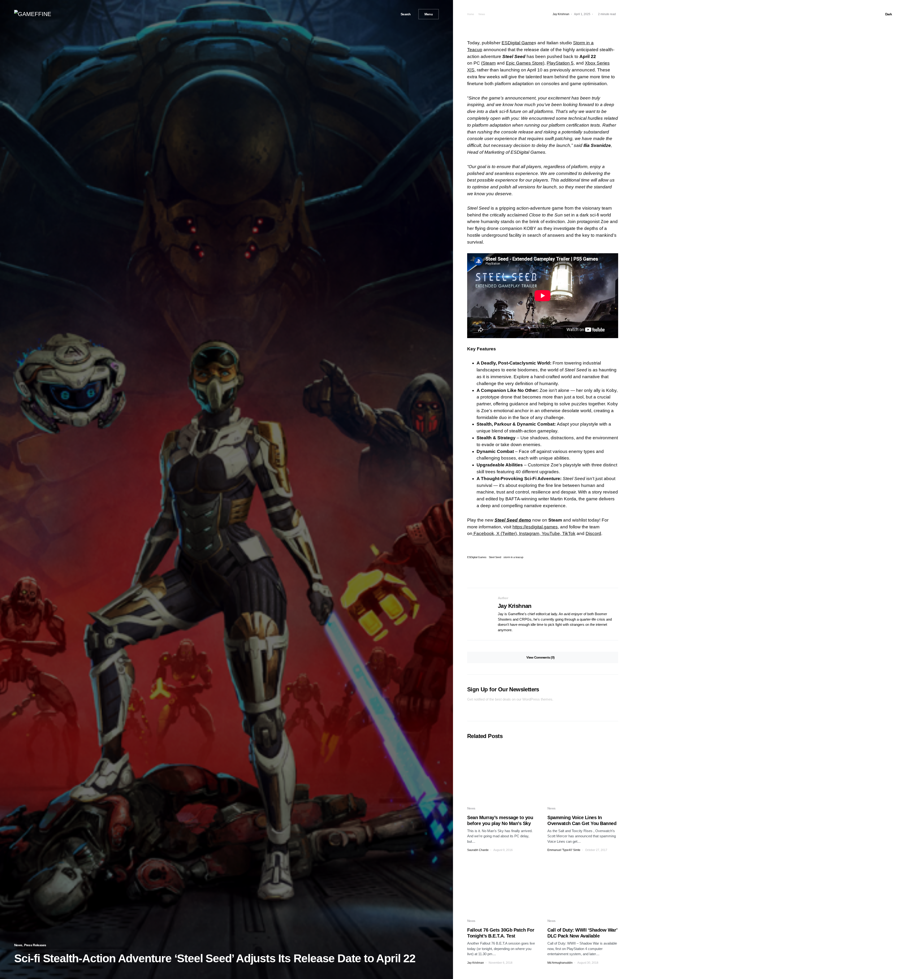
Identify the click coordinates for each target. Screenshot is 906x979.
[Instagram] (388, 14)
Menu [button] (428, 14)
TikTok (568, 533)
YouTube (550, 533)
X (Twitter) (506, 533)
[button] (404, 14)
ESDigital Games (477, 557)
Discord (593, 533)
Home (470, 14)
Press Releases (35, 945)
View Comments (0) (540, 657)
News (18, 945)
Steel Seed (513, 56)
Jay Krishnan (515, 606)
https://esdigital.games (535, 526)
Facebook (483, 533)
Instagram (528, 533)
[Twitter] (382, 14)
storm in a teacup (513, 557)
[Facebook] (377, 14)
